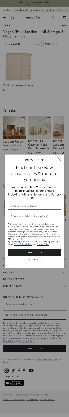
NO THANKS (34, 259)
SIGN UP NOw (34, 252)
